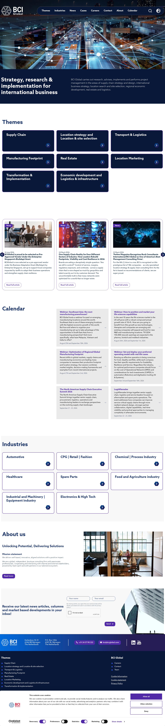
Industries (60, 11)
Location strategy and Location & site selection (24, 666)
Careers (95, 11)
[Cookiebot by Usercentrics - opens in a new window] (14, 721)
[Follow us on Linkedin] (133, 643)
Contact (108, 11)
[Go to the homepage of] (12, 11)
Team (116, 670)
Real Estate (9, 676)
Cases (83, 11)
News (73, 11)
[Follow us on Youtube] (139, 643)
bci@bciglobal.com (110, 642)
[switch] (64, 721)
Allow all (146, 696)
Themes (46, 11)
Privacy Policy (117, 684)
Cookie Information (119, 676)
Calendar (132, 11)
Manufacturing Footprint (14, 673)
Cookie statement (118, 680)
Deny (146, 711)
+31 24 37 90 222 (85, 642)
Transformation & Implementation (18, 686)
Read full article (13, 285)
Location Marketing (12, 680)
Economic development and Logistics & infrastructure (26, 683)
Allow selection (146, 704)
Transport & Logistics (13, 670)
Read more (8, 576)
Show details (117, 722)
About (120, 11)
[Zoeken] (150, 11)
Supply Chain (9, 663)
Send (108, 624)
